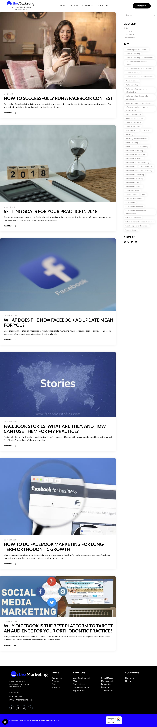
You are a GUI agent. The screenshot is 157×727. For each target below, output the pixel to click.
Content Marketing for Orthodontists (139, 77)
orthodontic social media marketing (139, 170)
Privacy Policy (53, 720)
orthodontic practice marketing (137, 162)
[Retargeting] (111, 684)
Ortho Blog (128, 31)
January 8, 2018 (9, 207)
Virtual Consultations (133, 218)
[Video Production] (111, 690)
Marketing (129, 134)
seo (143, 195)
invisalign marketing (133, 126)
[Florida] (136, 681)
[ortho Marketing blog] (61, 684)
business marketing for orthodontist (139, 58)
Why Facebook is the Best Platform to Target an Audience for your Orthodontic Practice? (58, 628)
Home (62, 6)
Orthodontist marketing (134, 178)
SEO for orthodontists (134, 199)
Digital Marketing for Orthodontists (139, 103)
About (72, 6)
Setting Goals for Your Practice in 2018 (51, 211)
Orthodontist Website (133, 187)
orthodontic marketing (134, 158)
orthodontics (130, 166)
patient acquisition (132, 191)
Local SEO (146, 130)
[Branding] (111, 687)
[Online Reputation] (85, 687)
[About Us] (61, 687)
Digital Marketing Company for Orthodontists (137, 97)
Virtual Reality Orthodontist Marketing (139, 222)
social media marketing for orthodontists (136, 212)
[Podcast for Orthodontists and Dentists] (61, 681)
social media (130, 203)
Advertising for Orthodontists (136, 50)
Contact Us (103, 6)
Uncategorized (129, 38)
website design (131, 230)
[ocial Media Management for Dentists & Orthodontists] (111, 679)
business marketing (133, 54)
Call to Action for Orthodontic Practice (137, 63)
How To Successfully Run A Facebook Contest (58, 98)
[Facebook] (11, 707)
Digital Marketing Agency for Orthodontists (136, 90)
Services (86, 6)
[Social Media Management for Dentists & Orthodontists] (85, 684)
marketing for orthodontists (136, 138)
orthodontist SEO (132, 182)
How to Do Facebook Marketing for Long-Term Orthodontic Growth (54, 546)
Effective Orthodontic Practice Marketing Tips (137, 108)
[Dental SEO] (85, 681)
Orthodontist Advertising (135, 174)
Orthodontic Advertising (134, 150)
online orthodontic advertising (137, 146)
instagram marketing (133, 122)
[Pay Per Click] (85, 690)
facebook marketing (133, 114)
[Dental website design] (85, 678)
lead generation (132, 130)
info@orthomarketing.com (20, 700)
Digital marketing (132, 85)
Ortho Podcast (129, 34)
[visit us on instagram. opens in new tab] (24, 707)
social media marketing (134, 207)
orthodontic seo (146, 166)
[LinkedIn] (18, 707)
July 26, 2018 (8, 94)
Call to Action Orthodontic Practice (139, 69)
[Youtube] (30, 707)
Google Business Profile (134, 118)
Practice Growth (131, 195)
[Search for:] (154, 15)
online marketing (132, 142)
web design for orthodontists (137, 226)
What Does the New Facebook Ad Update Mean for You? (58, 322)
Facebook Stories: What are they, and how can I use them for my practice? (55, 428)
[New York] (136, 678)
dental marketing (132, 81)
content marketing (132, 73)
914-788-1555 (15, 697)
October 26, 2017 (10, 316)
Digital (126, 28)
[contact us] (61, 678)
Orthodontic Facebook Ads (136, 154)
